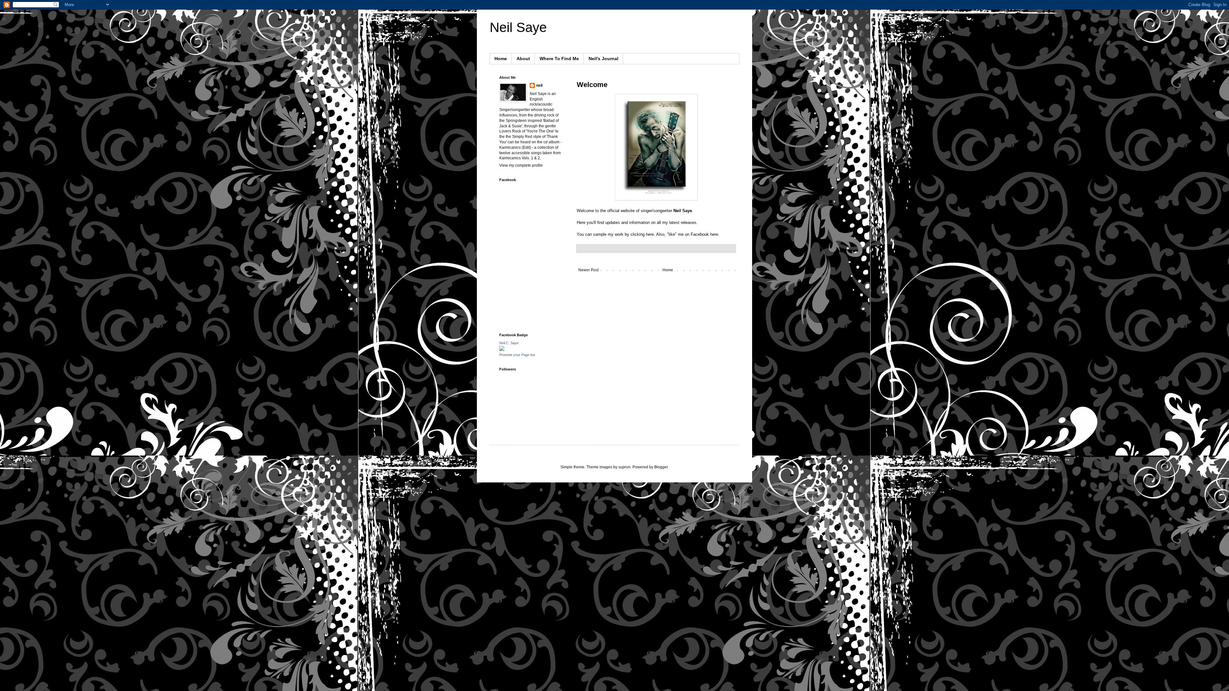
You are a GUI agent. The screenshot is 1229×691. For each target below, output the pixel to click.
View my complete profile (521, 165)
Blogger (661, 467)
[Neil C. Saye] (501, 349)
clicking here (642, 234)
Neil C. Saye (508, 343)
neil (539, 85)
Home (500, 58)
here (714, 234)
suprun (624, 467)
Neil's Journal (603, 58)
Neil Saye (518, 27)
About (523, 58)
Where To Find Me (559, 58)
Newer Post (588, 270)
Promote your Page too (517, 355)
